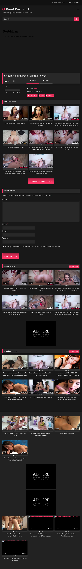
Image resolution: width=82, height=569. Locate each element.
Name (5, 224)
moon (42, 96)
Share (47, 81)
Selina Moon (33, 96)
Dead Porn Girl (17, 9)
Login (69, 2)
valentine (50, 96)
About (33, 81)
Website (5, 238)
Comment (5, 199)
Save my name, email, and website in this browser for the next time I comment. (32, 246)
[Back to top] (76, 563)
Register (76, 2)
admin (36, 88)
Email (5, 231)
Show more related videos (41, 181)
